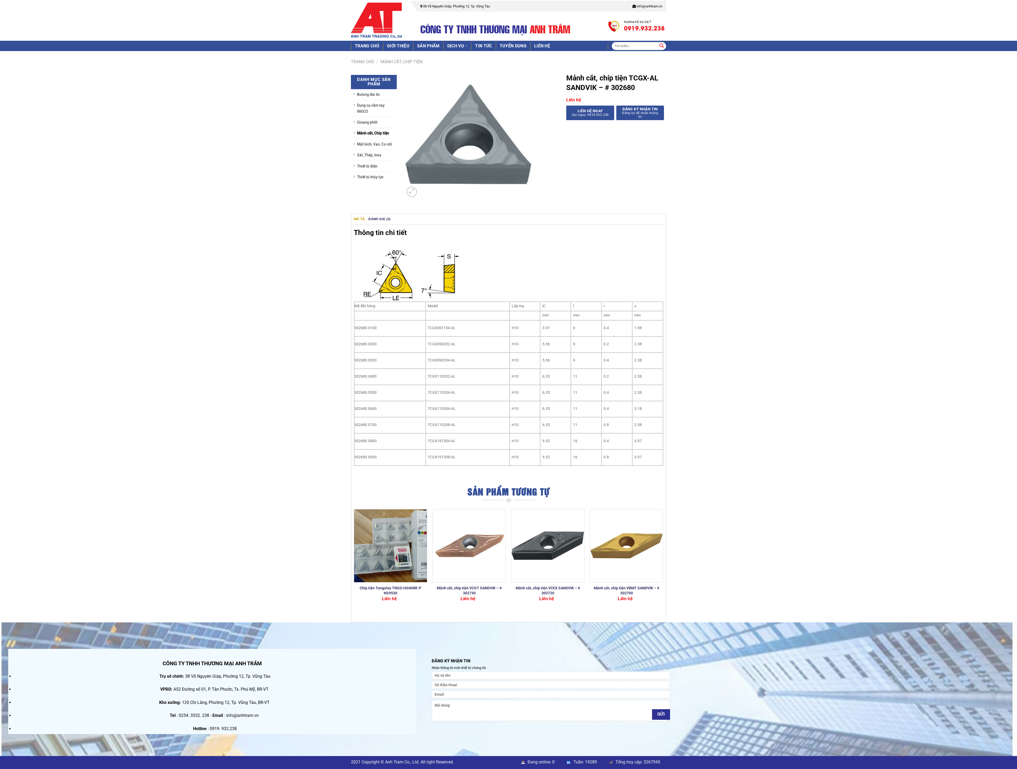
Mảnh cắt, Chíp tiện (401, 61)
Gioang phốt (367, 122)
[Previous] (354, 560)
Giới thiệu (398, 45)
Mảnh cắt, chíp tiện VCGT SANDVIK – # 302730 (469, 590)
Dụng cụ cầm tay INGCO (371, 108)
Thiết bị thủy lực (370, 177)
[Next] (663, 560)
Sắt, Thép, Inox (369, 155)
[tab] (359, 219)
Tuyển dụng (513, 45)
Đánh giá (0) (379, 219)
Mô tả (359, 219)
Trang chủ (367, 45)
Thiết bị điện (367, 166)
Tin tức (483, 45)
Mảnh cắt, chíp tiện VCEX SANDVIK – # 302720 (548, 590)
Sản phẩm (428, 45)
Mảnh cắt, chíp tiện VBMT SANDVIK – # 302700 (626, 590)
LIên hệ (542, 45)
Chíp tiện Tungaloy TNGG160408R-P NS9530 (390, 590)
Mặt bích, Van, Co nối (374, 144)
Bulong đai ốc (368, 94)
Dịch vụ (455, 45)
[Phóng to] (412, 192)
